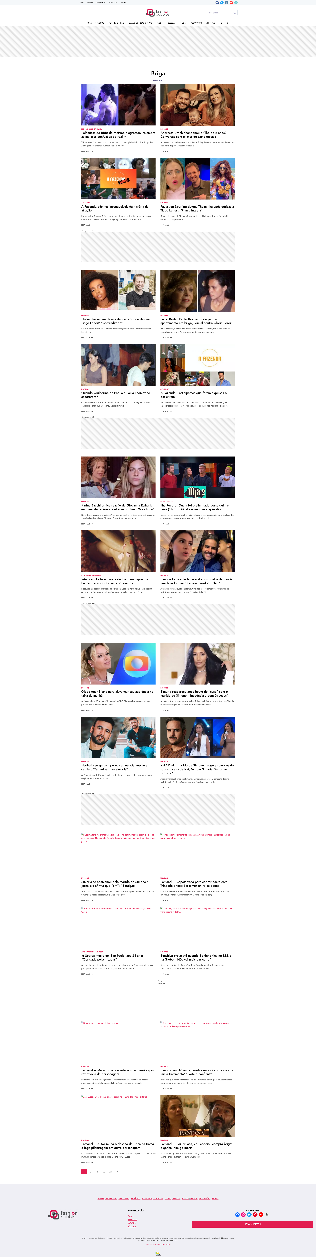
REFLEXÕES (204, 1198)
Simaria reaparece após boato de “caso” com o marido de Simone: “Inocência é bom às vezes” (194, 693)
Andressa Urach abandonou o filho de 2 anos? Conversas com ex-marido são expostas (193, 134)
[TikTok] (236, 2)
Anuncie (90, 2)
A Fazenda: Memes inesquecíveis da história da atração (114, 208)
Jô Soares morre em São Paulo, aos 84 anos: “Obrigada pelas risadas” (113, 957)
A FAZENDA (111, 1198)
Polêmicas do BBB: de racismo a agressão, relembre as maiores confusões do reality (118, 134)
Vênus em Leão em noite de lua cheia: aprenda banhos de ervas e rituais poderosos (114, 581)
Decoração (196, 23)
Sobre (82, 2)
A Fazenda (85, 203)
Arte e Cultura (87, 952)
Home (89, 23)
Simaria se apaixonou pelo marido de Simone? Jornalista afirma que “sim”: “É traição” (114, 883)
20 (110, 1171)
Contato (123, 2)
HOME (101, 1198)
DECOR (194, 1198)
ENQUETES (123, 1198)
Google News (101, 2)
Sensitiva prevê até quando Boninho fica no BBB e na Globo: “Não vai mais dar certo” (196, 957)
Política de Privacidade (153, 1244)
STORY (215, 1198)
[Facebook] (217, 2)
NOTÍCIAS (135, 1198)
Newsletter (113, 2)
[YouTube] (231, 2)
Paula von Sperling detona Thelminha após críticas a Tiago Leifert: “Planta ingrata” (197, 208)
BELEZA (176, 1198)
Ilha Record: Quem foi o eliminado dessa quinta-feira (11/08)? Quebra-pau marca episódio (194, 507)
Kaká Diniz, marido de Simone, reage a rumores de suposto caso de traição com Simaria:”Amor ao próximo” (197, 769)
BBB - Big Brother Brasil (91, 129)
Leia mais (87, 151)
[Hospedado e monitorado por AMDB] (158, 1254)
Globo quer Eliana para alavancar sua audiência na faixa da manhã (117, 693)
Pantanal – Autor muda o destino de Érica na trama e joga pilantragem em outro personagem (117, 1146)
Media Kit (132, 1219)
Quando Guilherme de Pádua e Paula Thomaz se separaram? (115, 394)
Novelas (164, 878)
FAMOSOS (147, 1198)
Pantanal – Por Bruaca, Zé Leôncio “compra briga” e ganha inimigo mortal (196, 1146)
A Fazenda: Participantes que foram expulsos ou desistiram (194, 394)
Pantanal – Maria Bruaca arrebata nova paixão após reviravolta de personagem (117, 1072)
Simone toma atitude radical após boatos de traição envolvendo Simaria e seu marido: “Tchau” (196, 581)
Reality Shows (166, 502)
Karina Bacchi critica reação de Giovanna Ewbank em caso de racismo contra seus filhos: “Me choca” (117, 507)
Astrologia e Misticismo (91, 575)
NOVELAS (158, 1198)
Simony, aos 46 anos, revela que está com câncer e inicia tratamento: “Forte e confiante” (196, 1072)
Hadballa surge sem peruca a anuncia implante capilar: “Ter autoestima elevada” (114, 767)
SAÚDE (185, 1198)
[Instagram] (226, 2)
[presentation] (118, 105)
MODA (168, 1198)
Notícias (164, 315)
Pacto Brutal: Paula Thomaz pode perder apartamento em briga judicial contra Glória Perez (196, 321)
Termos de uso (165, 1244)
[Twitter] (222, 2)
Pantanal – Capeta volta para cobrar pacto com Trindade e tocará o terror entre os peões (193, 883)
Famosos (164, 129)
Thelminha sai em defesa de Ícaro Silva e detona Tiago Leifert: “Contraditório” (115, 321)
